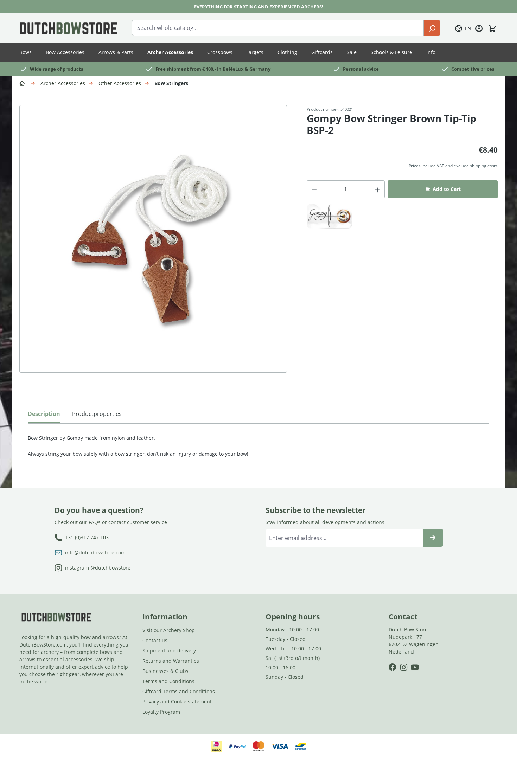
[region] (156, 246)
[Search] (431, 28)
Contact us (154, 640)
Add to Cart (447, 189)
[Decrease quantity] (314, 189)
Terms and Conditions (168, 681)
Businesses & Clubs (165, 671)
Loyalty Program (161, 711)
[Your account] (479, 28)
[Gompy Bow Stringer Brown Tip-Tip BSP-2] (153, 239)
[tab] (44, 415)
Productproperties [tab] (97, 414)
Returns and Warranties (170, 660)
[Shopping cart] (492, 28)
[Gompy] (329, 216)
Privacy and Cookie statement (177, 701)
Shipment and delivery (169, 650)
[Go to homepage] (68, 27)
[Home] (23, 82)
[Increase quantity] (377, 189)
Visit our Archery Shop (168, 630)
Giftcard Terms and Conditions (178, 691)
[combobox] (278, 28)
